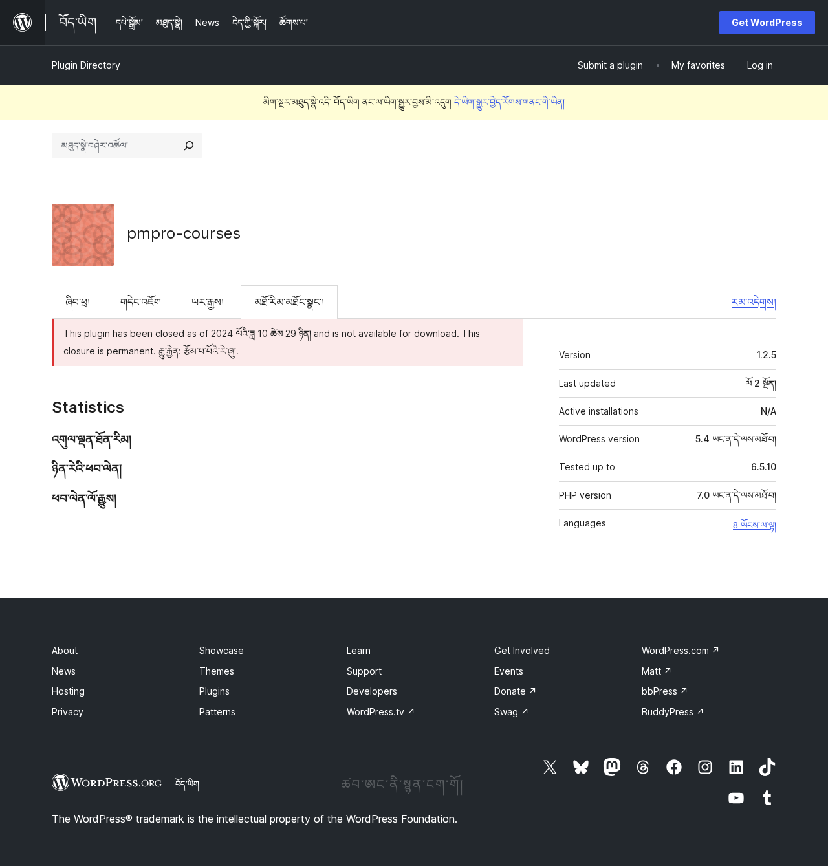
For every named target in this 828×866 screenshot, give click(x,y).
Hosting (68, 691)
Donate (515, 691)
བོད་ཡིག (187, 784)
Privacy (67, 711)
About (65, 650)
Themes (216, 671)
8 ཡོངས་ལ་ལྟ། (754, 525)
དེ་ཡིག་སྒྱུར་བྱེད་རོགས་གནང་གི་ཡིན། (509, 101)
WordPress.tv (381, 711)
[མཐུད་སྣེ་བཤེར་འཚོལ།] (189, 145)
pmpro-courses (184, 233)
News (64, 671)
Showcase (221, 650)
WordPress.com (681, 650)
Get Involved (522, 650)
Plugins (214, 691)
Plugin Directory (86, 65)
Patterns (217, 711)
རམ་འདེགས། (754, 302)
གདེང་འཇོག (140, 302)
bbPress (665, 691)
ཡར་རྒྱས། (207, 302)
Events (508, 671)
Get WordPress (767, 22)
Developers (372, 691)
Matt (657, 671)
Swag (511, 711)
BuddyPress (673, 711)
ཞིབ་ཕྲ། (77, 302)
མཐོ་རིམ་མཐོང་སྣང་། (289, 302)
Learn (359, 650)
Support (364, 671)
